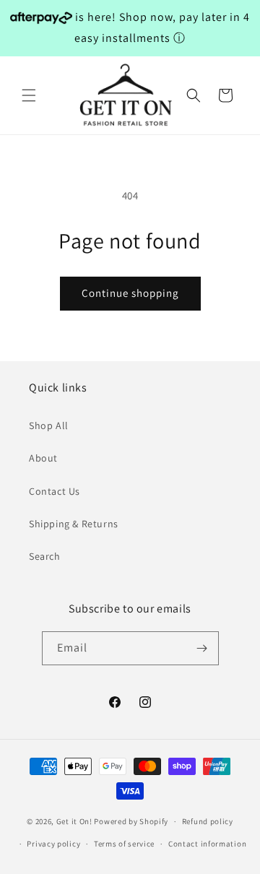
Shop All (49, 425)
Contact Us (54, 491)
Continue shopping (130, 293)
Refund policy (207, 821)
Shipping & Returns (73, 523)
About (43, 457)
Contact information (207, 844)
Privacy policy (53, 844)
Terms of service (124, 844)
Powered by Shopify (131, 821)
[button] (29, 95)
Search (45, 556)
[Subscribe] (202, 648)
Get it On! (74, 821)
